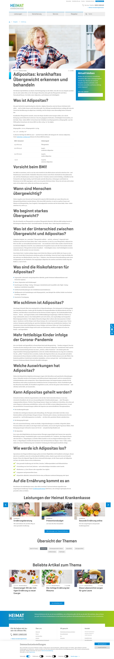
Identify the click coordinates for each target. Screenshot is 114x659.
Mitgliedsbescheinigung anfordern (67, 631)
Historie (37, 638)
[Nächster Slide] (108, 504)
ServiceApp (68, 1)
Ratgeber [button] (74, 14)
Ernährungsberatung (39, 488)
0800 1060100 (99, 5)
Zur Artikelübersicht (57, 603)
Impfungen (62, 551)
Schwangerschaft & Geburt (56, 548)
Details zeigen (74, 656)
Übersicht (38, 631)
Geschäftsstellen (88, 640)
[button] (94, 14)
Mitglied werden (99, 1)
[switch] (41, 656)
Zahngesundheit (79, 548)
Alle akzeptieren (102, 644)
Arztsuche (62, 638)
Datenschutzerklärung (47, 650)
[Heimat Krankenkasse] (16, 6)
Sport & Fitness (34, 548)
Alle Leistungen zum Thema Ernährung (57, 531)
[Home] (9, 22)
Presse (37, 634)
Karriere (83, 1)
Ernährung (23, 22)
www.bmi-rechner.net (23, 137)
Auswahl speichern (102, 647)
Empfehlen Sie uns (76, 1)
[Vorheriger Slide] (5, 504)
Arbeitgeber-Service (90, 1)
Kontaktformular (88, 638)
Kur (61, 636)
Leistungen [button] (18, 14)
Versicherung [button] (36, 14)
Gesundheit (69, 548)
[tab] (112, 325)
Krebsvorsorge (52, 551)
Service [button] (55, 14)
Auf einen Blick (39, 636)
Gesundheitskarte (64, 634)
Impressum (32, 652)
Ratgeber (15, 22)
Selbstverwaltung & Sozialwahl (42, 640)
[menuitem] (18, 14)
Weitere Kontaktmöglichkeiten (96, 7)
